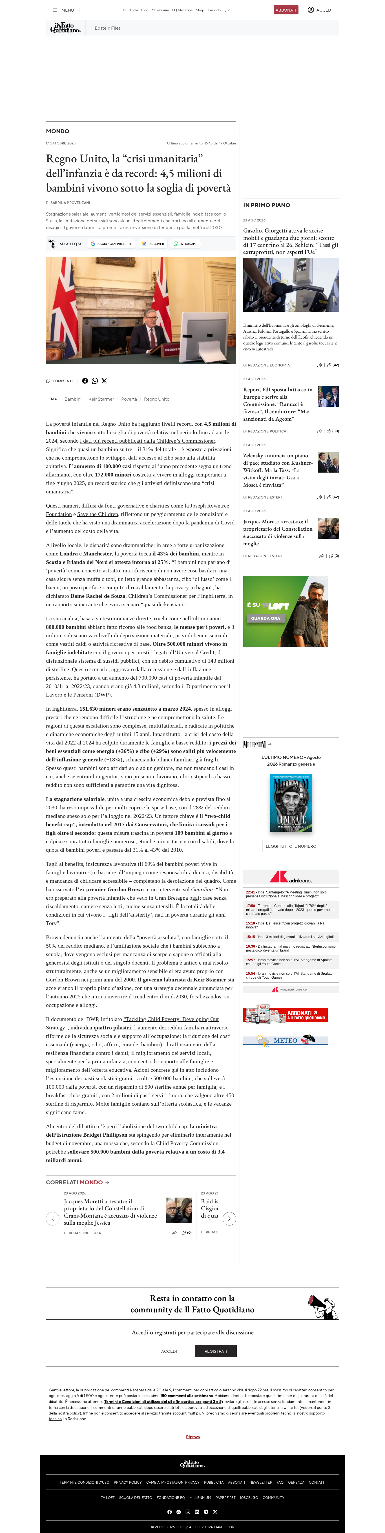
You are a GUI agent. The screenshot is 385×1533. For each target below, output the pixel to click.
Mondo (57, 131)
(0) (189, 1233)
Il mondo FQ (216, 10)
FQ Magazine (182, 10)
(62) (336, 497)
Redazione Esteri (83, 1233)
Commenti (63, 381)
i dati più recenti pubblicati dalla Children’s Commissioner (147, 441)
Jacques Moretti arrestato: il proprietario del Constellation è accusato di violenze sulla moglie (278, 532)
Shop (200, 10)
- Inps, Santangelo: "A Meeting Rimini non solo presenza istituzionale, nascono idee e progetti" (286, 894)
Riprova (193, 1436)
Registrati (216, 1351)
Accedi (169, 1351)
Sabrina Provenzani (68, 203)
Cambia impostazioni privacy (173, 1482)
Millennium (160, 10)
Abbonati (286, 9)
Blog (144, 10)
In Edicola (130, 10)
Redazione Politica (264, 431)
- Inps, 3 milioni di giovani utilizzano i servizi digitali (290, 937)
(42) (336, 365)
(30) (335, 431)
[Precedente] (52, 1218)
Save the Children (97, 514)
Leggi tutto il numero (291, 846)
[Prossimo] (229, 1218)
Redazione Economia (266, 365)
